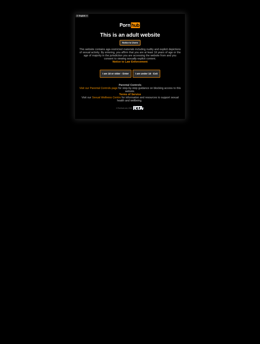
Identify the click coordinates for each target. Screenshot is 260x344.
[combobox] (82, 15)
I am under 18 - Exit (146, 73)
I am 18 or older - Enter (115, 73)
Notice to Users (130, 43)
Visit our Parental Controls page (98, 88)
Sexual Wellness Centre (106, 97)
